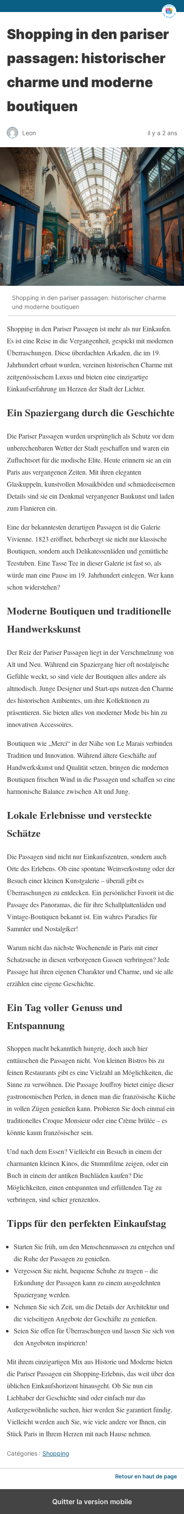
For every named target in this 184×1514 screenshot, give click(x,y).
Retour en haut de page (146, 1476)
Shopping (55, 1453)
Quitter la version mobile (92, 1501)
